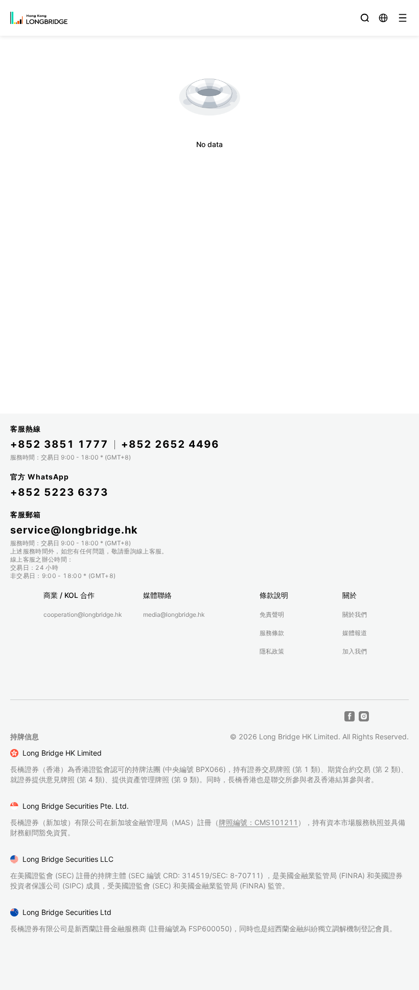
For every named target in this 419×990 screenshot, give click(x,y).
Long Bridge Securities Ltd (66, 912)
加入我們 (354, 651)
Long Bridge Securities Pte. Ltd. (75, 806)
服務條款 (272, 633)
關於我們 (354, 614)
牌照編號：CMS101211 (258, 822)
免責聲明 (272, 614)
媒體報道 (354, 633)
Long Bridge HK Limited (62, 752)
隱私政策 (272, 651)
